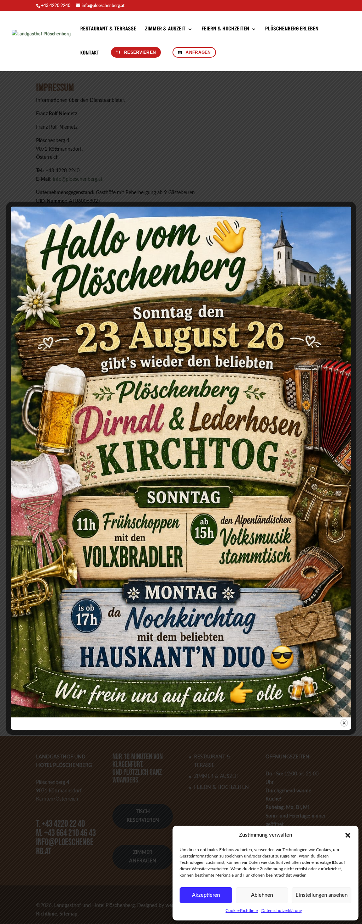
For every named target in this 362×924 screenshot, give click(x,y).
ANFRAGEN (198, 52)
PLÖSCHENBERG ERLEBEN (292, 30)
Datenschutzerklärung (281, 910)
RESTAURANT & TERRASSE (108, 30)
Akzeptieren (206, 895)
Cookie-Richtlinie (242, 910)
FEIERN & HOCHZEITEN (225, 30)
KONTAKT (89, 54)
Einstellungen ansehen (322, 895)
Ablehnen (262, 895)
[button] (347, 835)
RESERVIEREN (140, 52)
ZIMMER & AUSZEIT (165, 30)
